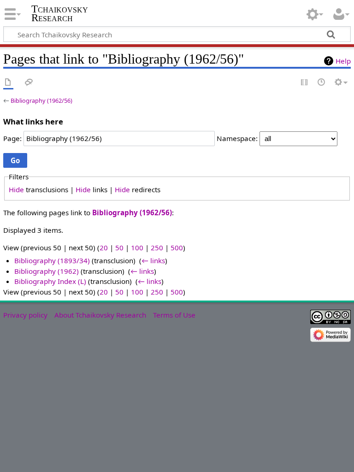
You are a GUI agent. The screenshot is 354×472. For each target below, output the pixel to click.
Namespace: (237, 138)
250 (157, 247)
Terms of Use (174, 314)
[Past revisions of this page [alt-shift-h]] (322, 82)
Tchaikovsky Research (59, 13)
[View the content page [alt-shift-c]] (8, 82)
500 (177, 247)
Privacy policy (25, 314)
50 (119, 247)
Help (343, 60)
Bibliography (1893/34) (52, 260)
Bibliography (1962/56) (41, 100)
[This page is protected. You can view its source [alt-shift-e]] (305, 82)
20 (104, 247)
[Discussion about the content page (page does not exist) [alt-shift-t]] (29, 82)
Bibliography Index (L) (50, 281)
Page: (12, 138)
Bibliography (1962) (46, 271)
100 (137, 247)
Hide (16, 189)
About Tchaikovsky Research (100, 314)
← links (153, 260)
